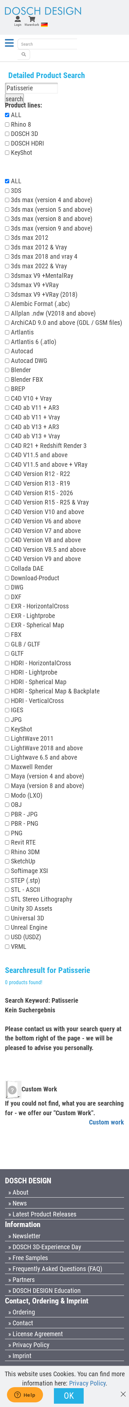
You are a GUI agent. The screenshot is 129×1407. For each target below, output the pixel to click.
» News (17, 1203)
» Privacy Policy (28, 1345)
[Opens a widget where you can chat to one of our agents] (25, 1395)
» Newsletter (24, 1236)
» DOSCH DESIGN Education (44, 1291)
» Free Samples (28, 1258)
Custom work (106, 1122)
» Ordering (21, 1312)
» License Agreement (35, 1334)
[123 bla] (24, 54)
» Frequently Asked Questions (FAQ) (55, 1269)
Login (18, 24)
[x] (123, 1391)
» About (18, 1192)
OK (69, 1396)
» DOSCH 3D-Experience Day (44, 1247)
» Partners (21, 1280)
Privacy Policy (87, 1383)
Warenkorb (31, 24)
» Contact (20, 1323)
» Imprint (19, 1356)
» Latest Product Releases (42, 1214)
